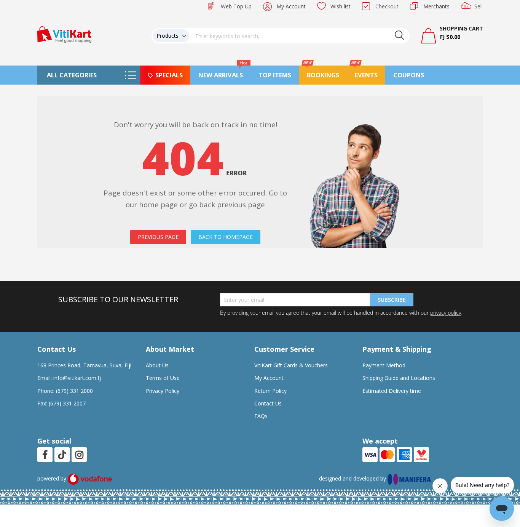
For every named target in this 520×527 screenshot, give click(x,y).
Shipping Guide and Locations (398, 377)
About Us (157, 365)
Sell (478, 6)
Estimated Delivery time (391, 390)
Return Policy (270, 390)
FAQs (261, 416)
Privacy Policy (162, 390)
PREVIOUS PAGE (158, 236)
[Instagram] (79, 454)
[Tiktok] (62, 454)
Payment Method (383, 365)
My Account (291, 6)
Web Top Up (236, 6)
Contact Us (268, 403)
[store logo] (64, 33)
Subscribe (392, 299)
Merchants (436, 6)
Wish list (340, 6)
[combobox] (300, 35)
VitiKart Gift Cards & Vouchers (291, 365)
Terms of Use (163, 377)
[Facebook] (45, 454)
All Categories (72, 75)
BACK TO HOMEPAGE (225, 236)
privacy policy (445, 312)
